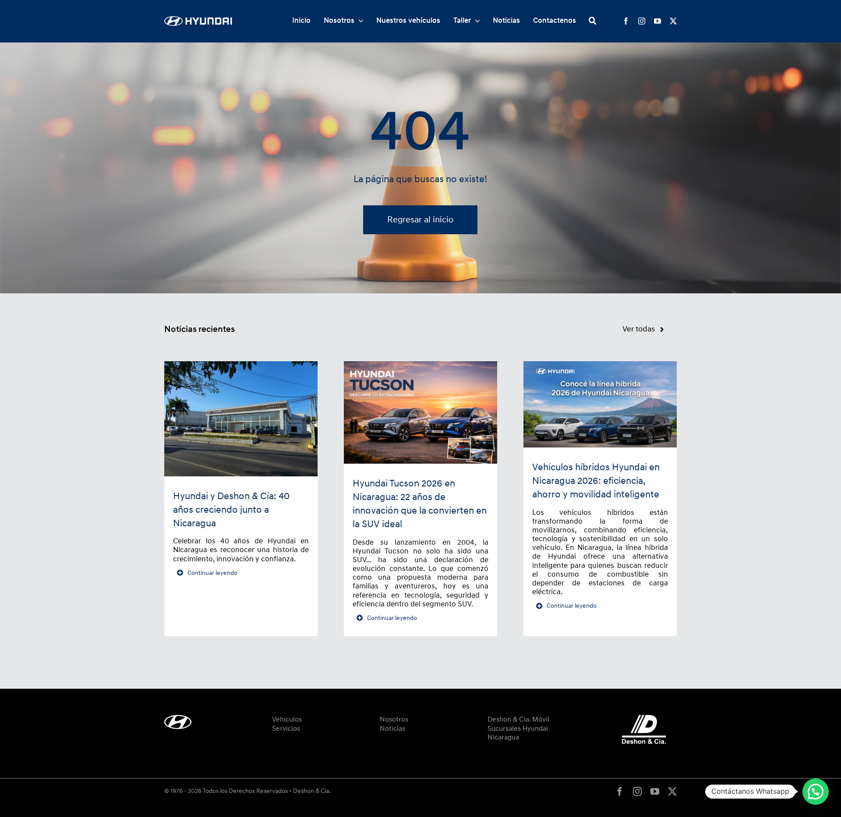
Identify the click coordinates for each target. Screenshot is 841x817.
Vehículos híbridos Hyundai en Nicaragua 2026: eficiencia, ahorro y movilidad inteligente (596, 480)
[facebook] (625, 21)
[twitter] (673, 21)
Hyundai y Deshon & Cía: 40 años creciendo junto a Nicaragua (231, 509)
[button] (815, 791)
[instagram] (641, 21)
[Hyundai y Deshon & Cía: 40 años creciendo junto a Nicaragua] (241, 418)
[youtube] (657, 21)
